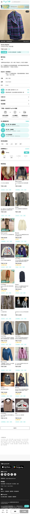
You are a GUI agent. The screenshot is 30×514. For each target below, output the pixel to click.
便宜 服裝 (16, 443)
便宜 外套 (18, 442)
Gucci (5, 486)
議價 (15, 511)
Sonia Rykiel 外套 (25, 439)
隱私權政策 (16, 491)
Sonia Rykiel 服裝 (4, 440)
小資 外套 (22, 442)
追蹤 (26, 152)
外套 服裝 (19, 440)
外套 (9, 78)
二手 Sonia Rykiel (25, 440)
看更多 (15, 428)
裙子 (16, 144)
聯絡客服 (7, 491)
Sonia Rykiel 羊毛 (17, 439)
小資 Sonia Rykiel (11, 441)
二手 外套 (13, 442)
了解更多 (27, 121)
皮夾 (18, 483)
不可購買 (24, 511)
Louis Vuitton (10, 486)
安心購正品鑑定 (4, 496)
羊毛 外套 (10, 440)
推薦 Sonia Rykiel (7, 442)
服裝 (12, 439)
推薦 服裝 (5, 444)
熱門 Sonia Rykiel (19, 441)
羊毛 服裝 (14, 440)
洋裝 (7, 144)
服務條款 (11, 491)
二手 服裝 (11, 443)
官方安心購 (8, 483)
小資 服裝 (20, 443)
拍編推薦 (10, 496)
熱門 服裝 (24, 443)
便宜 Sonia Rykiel (4, 441)
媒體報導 (14, 496)
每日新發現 (3, 483)
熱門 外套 (26, 442)
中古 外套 (2, 443)
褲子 (21, 144)
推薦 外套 (7, 443)
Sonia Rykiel (8, 81)
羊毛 (7, 439)
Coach (2, 486)
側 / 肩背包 (14, 483)
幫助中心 (2, 491)
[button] (4, 157)
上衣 (11, 144)
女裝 (7, 78)
